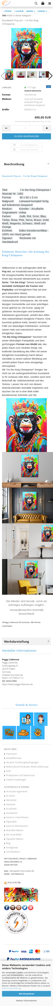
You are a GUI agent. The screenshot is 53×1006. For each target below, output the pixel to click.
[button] (50, 76)
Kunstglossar (12, 847)
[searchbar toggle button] (36, 3)
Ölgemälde (11, 821)
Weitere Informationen (26, 1000)
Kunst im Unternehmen (17, 817)
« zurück (19, 11)
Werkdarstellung (16, 641)
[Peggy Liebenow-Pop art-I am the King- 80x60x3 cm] (26, 48)
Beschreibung (14, 164)
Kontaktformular (14, 758)
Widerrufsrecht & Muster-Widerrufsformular (27, 766)
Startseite (10, 804)
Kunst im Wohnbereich (17, 825)
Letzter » (42, 11)
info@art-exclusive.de (22, 871)
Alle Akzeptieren (26, 993)
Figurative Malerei (14, 838)
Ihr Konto (10, 795)
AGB (8, 771)
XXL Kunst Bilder (14, 834)
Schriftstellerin (13, 851)
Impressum (11, 753)
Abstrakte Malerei (14, 830)
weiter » (30, 11)
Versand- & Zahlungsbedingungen (22, 762)
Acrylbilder (11, 808)
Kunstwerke (11, 813)
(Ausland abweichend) (32, 91)
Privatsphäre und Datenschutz (20, 775)
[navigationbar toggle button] (49, 3)
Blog (8, 843)
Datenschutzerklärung (11, 988)
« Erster (7, 11)
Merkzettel (11, 800)
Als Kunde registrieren (16, 791)
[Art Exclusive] (5, 3)
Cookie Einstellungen (16, 779)
